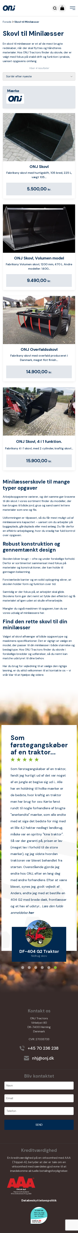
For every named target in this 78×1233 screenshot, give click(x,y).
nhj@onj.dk (42, 1058)
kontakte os (57, 670)
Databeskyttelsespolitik (39, 1200)
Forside (7, 21)
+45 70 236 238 (42, 1048)
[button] (22, 967)
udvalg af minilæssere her (27, 613)
